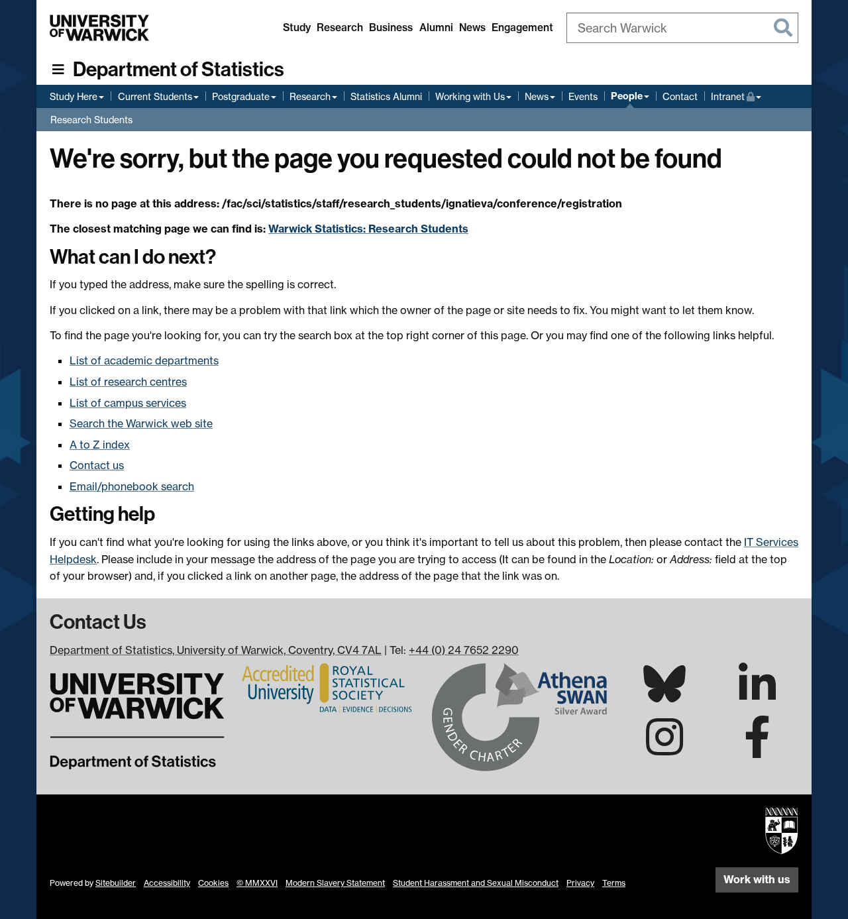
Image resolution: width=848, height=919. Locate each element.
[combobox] (682, 28)
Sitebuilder (115, 883)
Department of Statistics (178, 69)
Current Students (155, 96)
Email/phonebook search (132, 486)
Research (340, 27)
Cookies (213, 883)
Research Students (91, 119)
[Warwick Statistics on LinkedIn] (757, 695)
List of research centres (128, 381)
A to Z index (100, 444)
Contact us (97, 465)
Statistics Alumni (386, 96)
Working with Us (470, 96)
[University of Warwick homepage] (99, 28)
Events (583, 96)
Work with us (756, 879)
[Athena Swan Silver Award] (519, 715)
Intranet (736, 96)
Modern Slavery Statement (335, 883)
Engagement (522, 27)
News (472, 27)
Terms (613, 883)
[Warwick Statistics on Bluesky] (664, 694)
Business (391, 27)
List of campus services (128, 402)
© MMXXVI (257, 883)
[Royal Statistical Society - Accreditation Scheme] (328, 687)
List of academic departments (144, 360)
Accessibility (167, 883)
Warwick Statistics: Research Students (368, 228)
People (627, 96)
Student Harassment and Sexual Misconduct (475, 883)
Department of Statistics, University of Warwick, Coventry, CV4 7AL (216, 650)
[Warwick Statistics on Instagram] (664, 748)
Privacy (580, 883)
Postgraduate (241, 96)
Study (297, 27)
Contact (680, 96)
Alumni (436, 27)
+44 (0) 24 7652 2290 (464, 650)
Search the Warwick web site (141, 423)
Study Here (73, 96)
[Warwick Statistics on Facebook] (757, 748)
